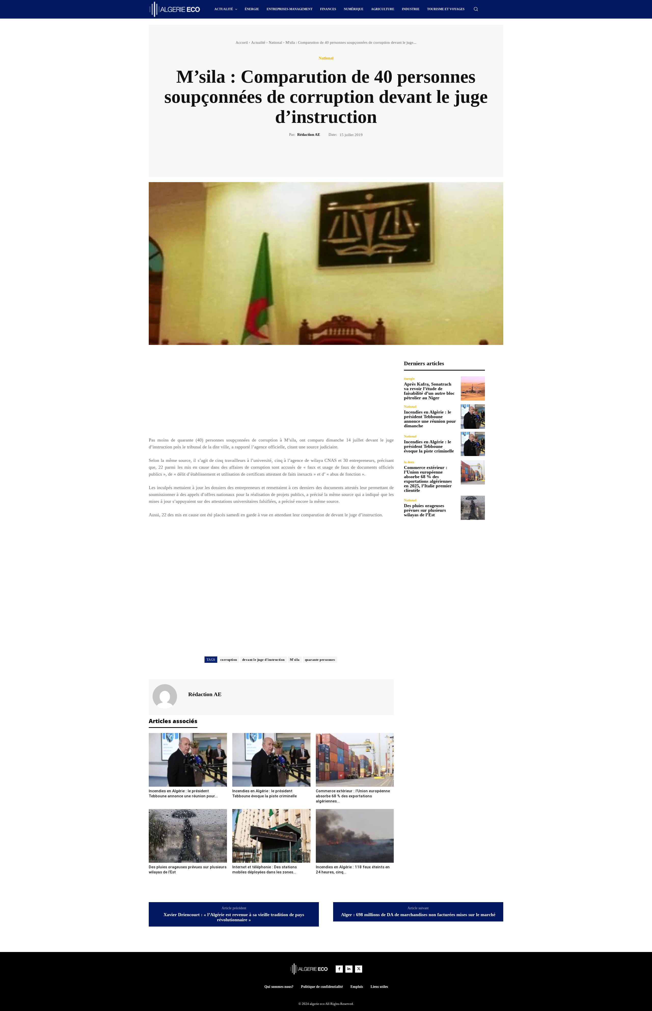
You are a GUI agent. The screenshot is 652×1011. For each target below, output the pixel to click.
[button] (475, 9)
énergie (409, 378)
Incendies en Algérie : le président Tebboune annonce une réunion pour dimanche (430, 418)
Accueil (242, 42)
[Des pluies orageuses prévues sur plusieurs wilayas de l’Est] (188, 836)
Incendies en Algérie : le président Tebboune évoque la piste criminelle (429, 446)
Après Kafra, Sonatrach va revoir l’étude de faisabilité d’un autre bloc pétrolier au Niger (429, 391)
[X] (320, 155)
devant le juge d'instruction (263, 660)
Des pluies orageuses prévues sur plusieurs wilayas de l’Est (425, 510)
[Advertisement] (271, 395)
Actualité (258, 42)
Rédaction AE (308, 135)
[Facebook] (308, 155)
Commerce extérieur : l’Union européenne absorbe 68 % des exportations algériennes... (353, 796)
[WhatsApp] (343, 155)
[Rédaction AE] (168, 696)
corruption (228, 660)
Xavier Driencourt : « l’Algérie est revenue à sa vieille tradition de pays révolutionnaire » (234, 917)
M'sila (295, 660)
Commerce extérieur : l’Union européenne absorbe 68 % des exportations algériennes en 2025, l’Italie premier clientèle (428, 479)
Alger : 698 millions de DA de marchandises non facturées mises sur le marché (418, 914)
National (275, 42)
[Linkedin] (348, 969)
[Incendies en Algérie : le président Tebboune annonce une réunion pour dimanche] (188, 760)
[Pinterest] (332, 155)
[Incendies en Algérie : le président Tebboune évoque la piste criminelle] (271, 760)
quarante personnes (320, 660)
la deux (409, 462)
